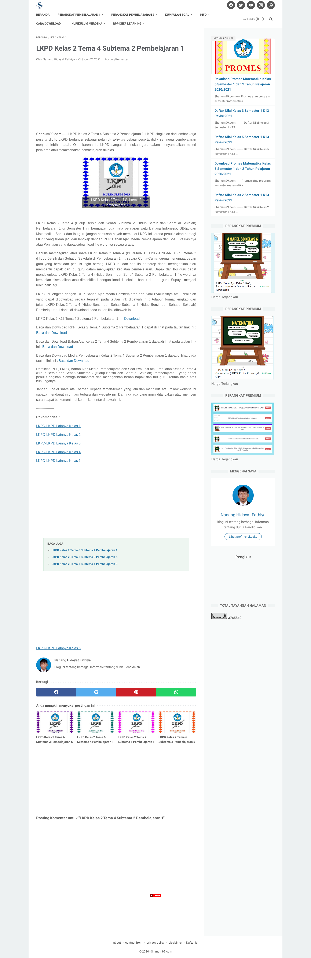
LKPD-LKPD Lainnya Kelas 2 (58, 434)
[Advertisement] (116, 96)
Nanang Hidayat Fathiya (243, 514)
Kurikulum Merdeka (87, 23)
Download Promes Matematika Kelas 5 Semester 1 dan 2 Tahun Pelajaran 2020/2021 (243, 168)
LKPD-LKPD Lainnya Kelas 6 (58, 648)
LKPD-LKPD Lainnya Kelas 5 (58, 460)
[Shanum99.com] (42, 5)
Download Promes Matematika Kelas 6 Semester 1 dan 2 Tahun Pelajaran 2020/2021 (243, 84)
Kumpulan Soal (177, 14)
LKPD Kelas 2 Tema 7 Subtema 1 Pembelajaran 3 (84, 564)
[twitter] (240, 5)
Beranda (43, 14)
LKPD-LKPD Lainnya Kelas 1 (58, 426)
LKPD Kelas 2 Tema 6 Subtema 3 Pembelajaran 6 (84, 557)
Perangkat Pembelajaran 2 (132, 14)
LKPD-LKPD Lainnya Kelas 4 (58, 452)
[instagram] (260, 5)
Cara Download (48, 23)
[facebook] (230, 5)
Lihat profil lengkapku (243, 536)
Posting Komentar (116, 59)
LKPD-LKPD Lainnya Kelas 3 (58, 443)
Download (132, 318)
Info (203, 14)
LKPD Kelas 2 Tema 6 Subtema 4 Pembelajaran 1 (84, 550)
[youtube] (250, 5)
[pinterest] (136, 692)
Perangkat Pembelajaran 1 (79, 14)
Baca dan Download (51, 333)
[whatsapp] (270, 5)
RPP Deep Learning (127, 23)
